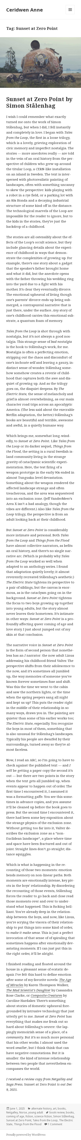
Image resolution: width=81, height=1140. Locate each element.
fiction (29, 1116)
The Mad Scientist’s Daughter (28, 990)
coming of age (15, 1116)
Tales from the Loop (45, 1120)
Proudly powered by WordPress (26, 1135)
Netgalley (12, 1112)
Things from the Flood (27, 1124)
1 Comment (55, 1124)
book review (57, 1112)
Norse (23, 1112)
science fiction (43, 1116)
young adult (35, 1112)
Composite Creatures (46, 995)
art (54, 1108)
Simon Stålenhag (63, 1116)
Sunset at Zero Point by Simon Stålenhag (39, 102)
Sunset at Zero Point (18, 1120)
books (62, 1108)
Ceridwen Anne (24, 9)
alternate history (41, 1108)
